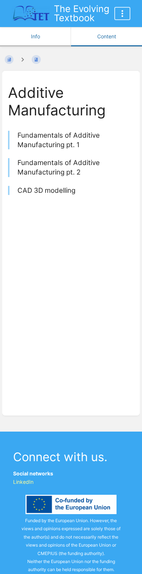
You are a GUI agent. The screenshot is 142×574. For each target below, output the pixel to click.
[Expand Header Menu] (122, 13)
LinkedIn (23, 482)
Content (106, 36)
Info (35, 36)
